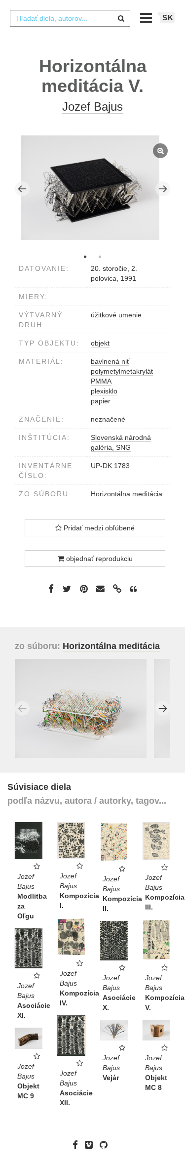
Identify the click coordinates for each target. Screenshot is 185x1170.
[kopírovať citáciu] (133, 589)
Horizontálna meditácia (126, 494)
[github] (106, 1145)
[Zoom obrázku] (90, 187)
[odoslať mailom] (100, 589)
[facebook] (78, 1145)
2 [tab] (100, 256)
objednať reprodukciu (98, 559)
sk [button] (168, 17)
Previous (22, 188)
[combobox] (70, 18)
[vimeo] (91, 1145)
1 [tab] (85, 256)
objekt (100, 343)
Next (162, 188)
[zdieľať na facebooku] (51, 588)
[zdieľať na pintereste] (83, 588)
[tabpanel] (93, 188)
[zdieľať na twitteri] (66, 588)
